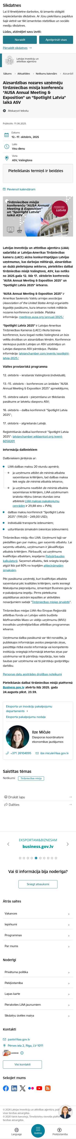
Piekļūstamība (14, 983)
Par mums (11, 946)
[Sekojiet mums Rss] (48, 1088)
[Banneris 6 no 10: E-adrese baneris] (38, 844)
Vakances (11, 913)
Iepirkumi (11, 924)
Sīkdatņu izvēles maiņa (19, 1015)
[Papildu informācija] (21, 1052)
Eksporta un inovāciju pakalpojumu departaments (29, 709)
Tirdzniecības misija (31, 778)
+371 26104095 (21, 753)
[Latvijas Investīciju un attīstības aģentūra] (39, 64)
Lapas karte (12, 994)
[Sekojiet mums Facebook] (6, 1088)
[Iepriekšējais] (8, 844)
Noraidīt (20, 40)
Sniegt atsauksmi (38, 884)
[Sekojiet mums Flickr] (31, 1088)
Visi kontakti (22, 1064)
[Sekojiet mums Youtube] (39, 1088)
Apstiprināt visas (56, 40)
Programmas (13, 935)
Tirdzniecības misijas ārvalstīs (51, 602)
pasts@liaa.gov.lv (19, 1039)
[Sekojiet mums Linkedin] (14, 1088)
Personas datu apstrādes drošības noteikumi (32, 674)
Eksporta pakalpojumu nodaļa (26, 717)
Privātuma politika (16, 972)
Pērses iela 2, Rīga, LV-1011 (25, 1045)
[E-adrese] (11, 1053)
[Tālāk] (67, 844)
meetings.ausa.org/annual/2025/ (41, 317)
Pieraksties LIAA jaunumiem (23, 1004)
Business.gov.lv (13, 687)
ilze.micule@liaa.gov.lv (54, 753)
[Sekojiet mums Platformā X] (23, 1088)
